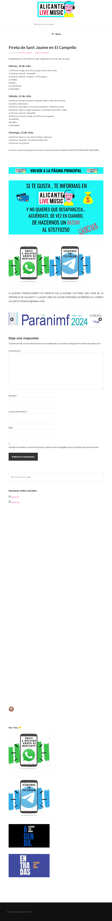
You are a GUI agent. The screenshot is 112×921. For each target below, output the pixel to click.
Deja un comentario (42, 53)
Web (11, 427)
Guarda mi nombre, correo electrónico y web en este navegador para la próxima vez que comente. (54, 447)
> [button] (100, 319)
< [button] (12, 319)
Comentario (15, 350)
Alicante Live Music (56, 9)
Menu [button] (58, 34)
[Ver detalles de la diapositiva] (56, 320)
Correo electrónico (18, 411)
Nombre (13, 395)
